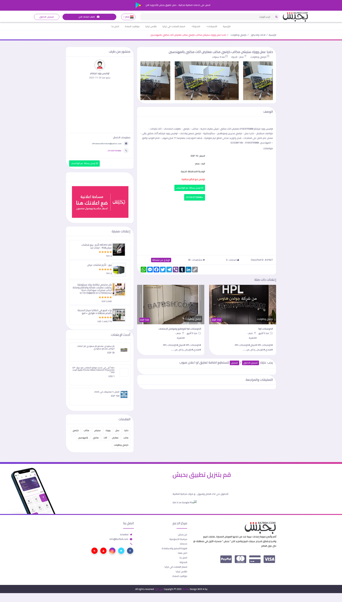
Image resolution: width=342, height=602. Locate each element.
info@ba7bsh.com (119, 539)
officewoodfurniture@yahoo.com (106, 143)
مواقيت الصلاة (132, 26)
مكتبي (96, 438)
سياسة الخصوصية (178, 539)
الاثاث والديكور (258, 35)
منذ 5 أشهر (264, 333)
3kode (185, 589)
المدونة (196, 26)
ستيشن (97, 430)
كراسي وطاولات (238, 35)
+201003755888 (194, 197)
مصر (127, 17)
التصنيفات (212, 26)
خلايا (126, 430)
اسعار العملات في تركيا (173, 26)
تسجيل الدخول (46, 17)
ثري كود (158, 589)
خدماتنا (183, 544)
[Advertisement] (206, 227)
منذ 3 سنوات (218, 57)
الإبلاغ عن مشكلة (161, 260)
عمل (117, 430)
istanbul (124, 534)
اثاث (105, 438)
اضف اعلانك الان (87, 17)
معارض (115, 438)
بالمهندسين (83, 438)
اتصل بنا (115, 26)
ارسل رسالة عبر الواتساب (188, 188)
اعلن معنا (182, 553)
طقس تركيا (151, 26)
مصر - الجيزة (237, 57)
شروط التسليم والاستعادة (174, 548)
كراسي (75, 430)
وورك (107, 430)
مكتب (125, 438)
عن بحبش (182, 534)
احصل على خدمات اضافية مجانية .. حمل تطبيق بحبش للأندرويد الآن (177, 5)
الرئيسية (226, 26)
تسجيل (234, 363)
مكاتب (86, 430)
